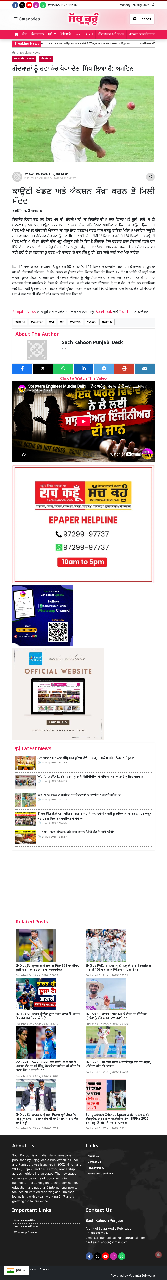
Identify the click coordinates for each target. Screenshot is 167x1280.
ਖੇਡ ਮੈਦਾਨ (46, 59)
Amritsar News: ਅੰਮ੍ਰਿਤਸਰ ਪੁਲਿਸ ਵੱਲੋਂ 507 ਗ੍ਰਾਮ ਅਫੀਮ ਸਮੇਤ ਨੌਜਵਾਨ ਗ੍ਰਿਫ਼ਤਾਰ (59, 44)
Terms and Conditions (101, 1173)
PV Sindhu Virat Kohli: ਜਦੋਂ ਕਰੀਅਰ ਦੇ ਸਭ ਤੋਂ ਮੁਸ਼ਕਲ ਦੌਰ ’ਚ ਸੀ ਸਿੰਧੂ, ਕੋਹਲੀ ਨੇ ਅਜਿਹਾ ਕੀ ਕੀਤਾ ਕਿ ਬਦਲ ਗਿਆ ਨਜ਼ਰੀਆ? (48, 1067)
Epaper (144, 19)
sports (21, 322)
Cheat (92, 322)
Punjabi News (24, 312)
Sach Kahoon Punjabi (36, 1269)
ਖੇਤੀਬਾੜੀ (65, 34)
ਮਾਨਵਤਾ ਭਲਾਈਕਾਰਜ (142, 34)
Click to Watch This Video (83, 378)
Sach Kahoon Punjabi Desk (92, 343)
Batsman (38, 322)
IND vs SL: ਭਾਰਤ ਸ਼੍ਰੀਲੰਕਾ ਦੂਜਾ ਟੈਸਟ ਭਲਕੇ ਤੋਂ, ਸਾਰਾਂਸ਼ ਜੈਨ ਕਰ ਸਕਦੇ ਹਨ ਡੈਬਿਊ (48, 1016)
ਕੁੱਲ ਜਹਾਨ (37, 34)
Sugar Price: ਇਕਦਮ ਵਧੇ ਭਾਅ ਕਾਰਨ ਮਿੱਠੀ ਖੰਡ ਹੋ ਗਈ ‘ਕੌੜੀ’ (75, 832)
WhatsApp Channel (62, 4)
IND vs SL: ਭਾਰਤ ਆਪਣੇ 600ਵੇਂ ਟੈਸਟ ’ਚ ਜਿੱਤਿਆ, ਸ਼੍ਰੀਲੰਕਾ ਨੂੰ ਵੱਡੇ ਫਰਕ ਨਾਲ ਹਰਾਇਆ (117, 1016)
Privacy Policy (96, 1167)
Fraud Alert (84, 34)
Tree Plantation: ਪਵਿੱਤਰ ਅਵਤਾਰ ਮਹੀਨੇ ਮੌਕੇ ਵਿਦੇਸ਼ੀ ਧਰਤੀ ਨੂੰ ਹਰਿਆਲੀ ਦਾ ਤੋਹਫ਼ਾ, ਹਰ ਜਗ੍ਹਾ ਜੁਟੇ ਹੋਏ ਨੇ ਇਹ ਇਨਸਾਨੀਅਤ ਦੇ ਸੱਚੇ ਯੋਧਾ (94, 816)
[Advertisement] (83, 883)
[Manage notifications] (158, 1254)
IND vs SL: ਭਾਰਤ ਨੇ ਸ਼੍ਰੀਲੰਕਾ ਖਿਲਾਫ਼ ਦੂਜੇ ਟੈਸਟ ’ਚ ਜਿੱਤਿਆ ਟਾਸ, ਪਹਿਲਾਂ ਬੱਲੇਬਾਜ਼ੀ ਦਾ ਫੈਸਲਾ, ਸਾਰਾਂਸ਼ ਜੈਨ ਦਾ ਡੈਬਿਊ (47, 1119)
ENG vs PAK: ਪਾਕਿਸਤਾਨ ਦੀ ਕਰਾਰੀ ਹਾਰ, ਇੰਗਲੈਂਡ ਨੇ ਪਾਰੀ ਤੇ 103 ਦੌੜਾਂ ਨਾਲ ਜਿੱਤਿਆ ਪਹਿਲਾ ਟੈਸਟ (118, 968)
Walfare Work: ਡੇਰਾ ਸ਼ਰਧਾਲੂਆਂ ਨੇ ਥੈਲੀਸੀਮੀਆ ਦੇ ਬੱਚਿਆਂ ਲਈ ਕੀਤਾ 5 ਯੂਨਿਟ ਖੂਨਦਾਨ (90, 777)
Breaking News (30, 53)
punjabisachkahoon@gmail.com (123, 1238)
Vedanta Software (142, 1276)
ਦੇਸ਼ (24, 34)
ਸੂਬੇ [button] (50, 34)
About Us (93, 1155)
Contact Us (94, 1161)
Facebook (103, 312)
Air (52, 322)
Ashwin (76, 322)
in (63, 322)
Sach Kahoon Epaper (26, 1226)
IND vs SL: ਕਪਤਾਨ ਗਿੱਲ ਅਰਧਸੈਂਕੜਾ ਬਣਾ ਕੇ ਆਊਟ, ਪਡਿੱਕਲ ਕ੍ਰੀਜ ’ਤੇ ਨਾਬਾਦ (118, 1065)
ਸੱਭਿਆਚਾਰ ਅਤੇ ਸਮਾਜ (111, 34)
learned (107, 322)
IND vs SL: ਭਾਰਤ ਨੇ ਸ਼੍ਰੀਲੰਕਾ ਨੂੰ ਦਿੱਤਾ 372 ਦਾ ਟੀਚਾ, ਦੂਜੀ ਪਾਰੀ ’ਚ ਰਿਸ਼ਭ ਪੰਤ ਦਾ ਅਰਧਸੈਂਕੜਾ (47, 968)
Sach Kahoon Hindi (25, 1220)
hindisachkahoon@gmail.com (106, 1242)
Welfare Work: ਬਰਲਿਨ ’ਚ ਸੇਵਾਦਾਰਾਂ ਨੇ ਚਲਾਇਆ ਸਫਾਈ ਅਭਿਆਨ (79, 795)
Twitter (125, 312)
